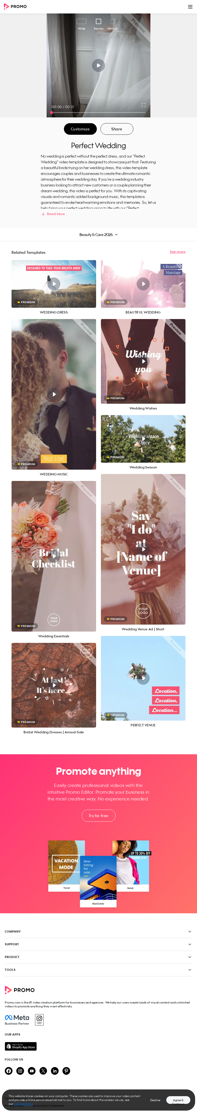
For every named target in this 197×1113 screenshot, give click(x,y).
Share (116, 129)
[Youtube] (32, 1071)
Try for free (98, 815)
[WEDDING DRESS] (54, 284)
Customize (80, 129)
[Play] (99, 65)
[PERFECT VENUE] (143, 678)
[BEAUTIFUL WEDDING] (143, 284)
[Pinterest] (66, 1071)
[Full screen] (144, 105)
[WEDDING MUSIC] (54, 394)
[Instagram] (39, 1020)
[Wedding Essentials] (54, 556)
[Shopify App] (98, 1046)
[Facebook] (17, 1020)
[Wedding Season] (143, 439)
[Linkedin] (55, 1071)
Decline (155, 1100)
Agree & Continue (178, 1101)
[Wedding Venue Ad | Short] (143, 549)
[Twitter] (43, 1071)
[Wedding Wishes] (143, 361)
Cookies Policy (23, 1104)
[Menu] (190, 6)
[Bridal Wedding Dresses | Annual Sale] (54, 685)
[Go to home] (17, 6)
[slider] (51, 112)
